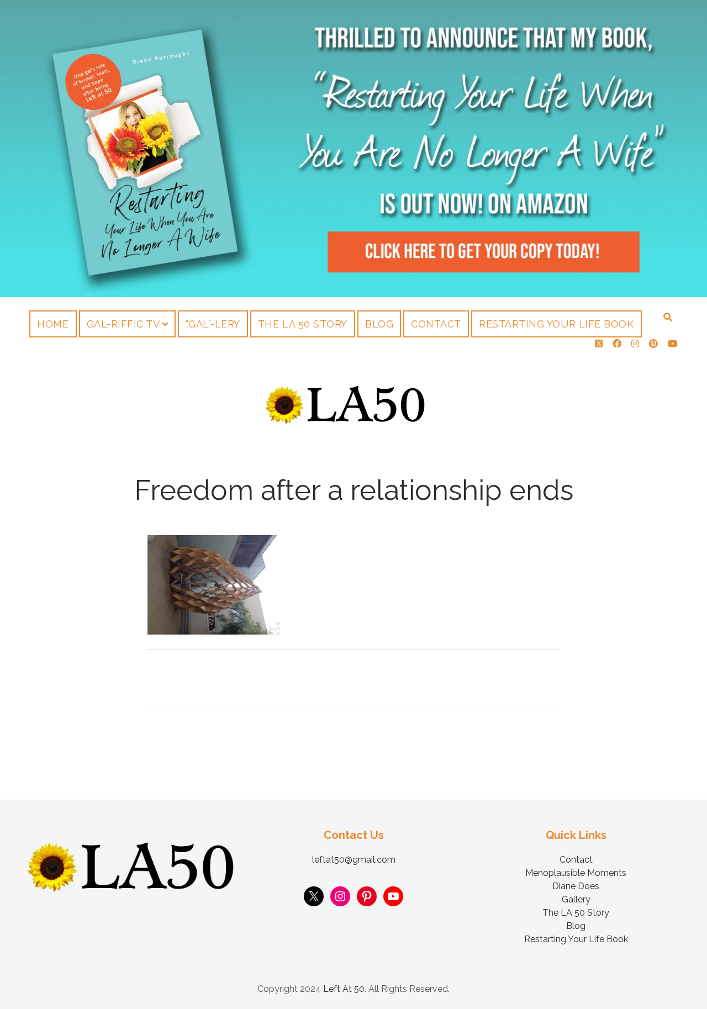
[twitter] (599, 344)
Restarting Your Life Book (556, 324)
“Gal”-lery (213, 324)
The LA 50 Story (302, 324)
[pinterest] (653, 344)
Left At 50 (344, 989)
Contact (436, 324)
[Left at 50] (345, 420)
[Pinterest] (367, 896)
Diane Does (575, 886)
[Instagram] (340, 896)
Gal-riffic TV (123, 324)
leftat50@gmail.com (353, 859)
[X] (314, 896)
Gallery (576, 899)
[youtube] (673, 344)
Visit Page (353, 148)
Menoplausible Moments (575, 873)
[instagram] (635, 344)
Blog (379, 324)
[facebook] (617, 344)
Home (52, 324)
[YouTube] (393, 896)
